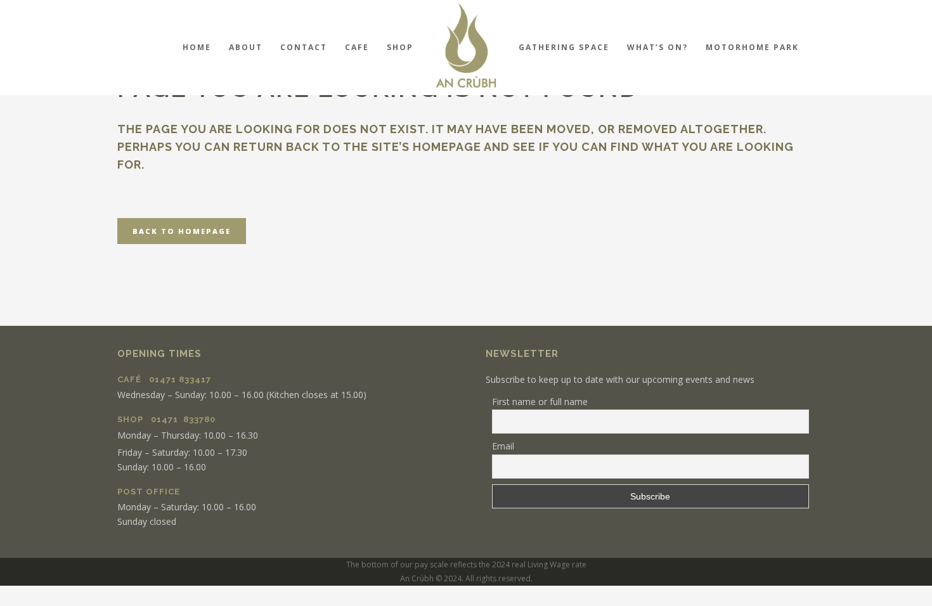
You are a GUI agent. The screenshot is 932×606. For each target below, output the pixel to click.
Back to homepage (182, 231)
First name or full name (540, 402)
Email (503, 446)
